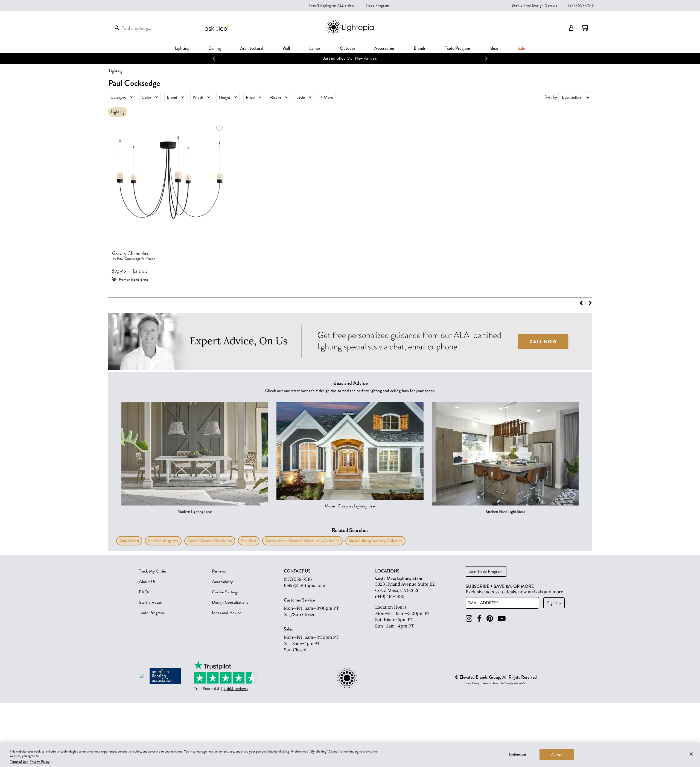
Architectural (251, 48)
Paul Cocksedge (129, 259)
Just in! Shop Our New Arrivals (350, 58)
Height (224, 97)
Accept (556, 754)
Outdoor (347, 48)
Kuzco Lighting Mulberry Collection (375, 541)
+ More (326, 97)
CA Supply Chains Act (514, 683)
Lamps (314, 48)
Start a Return (151, 602)
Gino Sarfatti (129, 541)
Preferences (517, 754)
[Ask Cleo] (217, 28)
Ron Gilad (248, 541)
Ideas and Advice (226, 612)
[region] (350, 755)
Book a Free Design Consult (534, 5)
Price (250, 97)
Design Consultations (230, 602)
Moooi (151, 259)
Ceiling (214, 48)
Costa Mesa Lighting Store (398, 578)
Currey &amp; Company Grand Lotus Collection (302, 541)
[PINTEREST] (489, 618)
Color (146, 97)
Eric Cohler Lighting (163, 541)
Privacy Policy (471, 683)
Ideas (493, 48)
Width (198, 97)
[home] (350, 33)
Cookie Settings (225, 592)
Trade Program (377, 5)
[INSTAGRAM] (469, 618)
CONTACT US (297, 571)
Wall (286, 48)
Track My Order (152, 571)
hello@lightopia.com (304, 585)
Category (118, 97)
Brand (172, 97)
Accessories (384, 48)
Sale (521, 48)
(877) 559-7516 (581, 5)
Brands (420, 48)
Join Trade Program (486, 571)
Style (300, 97)
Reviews (219, 571)
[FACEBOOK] (479, 618)
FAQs (144, 592)
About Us (147, 581)
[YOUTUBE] (502, 618)
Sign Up (554, 603)
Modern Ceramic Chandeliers (210, 541)
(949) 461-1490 (389, 596)
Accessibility (222, 581)
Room (275, 97)
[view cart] (585, 27)
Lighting (182, 48)
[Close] (691, 754)
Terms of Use (490, 683)
